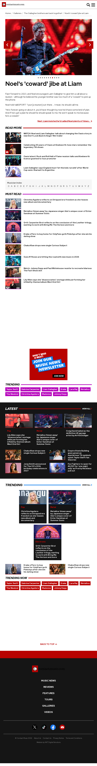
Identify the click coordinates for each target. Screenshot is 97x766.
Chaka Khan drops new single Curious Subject (45, 245)
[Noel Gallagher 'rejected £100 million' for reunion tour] (40, 77)
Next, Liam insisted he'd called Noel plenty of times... (64, 121)
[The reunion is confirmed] (58, 77)
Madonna (46, 394)
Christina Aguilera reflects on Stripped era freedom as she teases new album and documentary (56, 201)
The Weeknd (12, 394)
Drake (63, 389)
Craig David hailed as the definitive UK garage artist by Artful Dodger (78, 433)
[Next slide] (90, 45)
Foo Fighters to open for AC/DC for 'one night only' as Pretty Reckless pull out (80, 467)
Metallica (85, 389)
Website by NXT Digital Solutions (48, 742)
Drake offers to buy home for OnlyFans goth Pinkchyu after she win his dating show (58, 235)
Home (8, 13)
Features (48, 693)
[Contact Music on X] (34, 727)
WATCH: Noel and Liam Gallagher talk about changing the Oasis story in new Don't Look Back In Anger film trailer (58, 134)
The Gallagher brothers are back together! (43, 13)
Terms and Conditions (74, 738)
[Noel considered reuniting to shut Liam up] (50, 77)
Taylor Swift (12, 389)
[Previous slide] (7, 45)
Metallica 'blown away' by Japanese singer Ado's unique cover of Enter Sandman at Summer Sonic (58, 212)
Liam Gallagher (50, 389)
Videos (48, 712)
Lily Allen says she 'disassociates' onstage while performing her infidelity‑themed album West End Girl (54, 281)
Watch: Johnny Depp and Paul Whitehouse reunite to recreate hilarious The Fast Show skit (58, 269)
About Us (37, 738)
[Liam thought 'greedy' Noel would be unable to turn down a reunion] (42, 77)
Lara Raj (73, 389)
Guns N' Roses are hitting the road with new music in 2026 (51, 257)
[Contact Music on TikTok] (44, 727)
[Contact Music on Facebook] (53, 727)
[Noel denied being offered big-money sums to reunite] (44, 77)
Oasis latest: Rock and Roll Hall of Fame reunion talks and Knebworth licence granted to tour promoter (57, 157)
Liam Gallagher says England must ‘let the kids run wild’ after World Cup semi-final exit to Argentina (56, 169)
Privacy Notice (58, 738)
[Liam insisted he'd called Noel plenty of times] (54, 77)
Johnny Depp (60, 394)
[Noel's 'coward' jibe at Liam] (52, 77)
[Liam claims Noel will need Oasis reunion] (56, 77)
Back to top (47, 644)
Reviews (48, 687)
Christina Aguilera (30, 394)
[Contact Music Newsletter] (62, 727)
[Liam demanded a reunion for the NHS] (46, 77)
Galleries (17, 13)
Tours (48, 699)
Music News (48, 681)
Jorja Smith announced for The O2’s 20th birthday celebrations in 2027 (35, 467)
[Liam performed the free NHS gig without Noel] (48, 77)
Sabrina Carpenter (30, 389)
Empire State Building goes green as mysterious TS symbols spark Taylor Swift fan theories (79, 455)
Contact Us (47, 738)
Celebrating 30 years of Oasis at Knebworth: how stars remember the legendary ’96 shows (57, 146)
